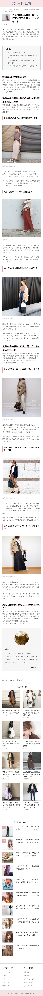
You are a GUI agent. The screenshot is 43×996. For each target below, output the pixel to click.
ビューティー (6, 982)
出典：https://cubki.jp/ (8, 166)
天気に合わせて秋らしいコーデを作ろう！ (22, 66)
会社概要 (26, 972)
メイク (4, 975)
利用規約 (26, 975)
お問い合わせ (28, 982)
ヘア (3, 979)
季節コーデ (5, 986)
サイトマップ (28, 986)
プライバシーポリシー (30, 979)
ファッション (9, 680)
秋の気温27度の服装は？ (16, 52)
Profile (33, 667)
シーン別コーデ (17, 680)
